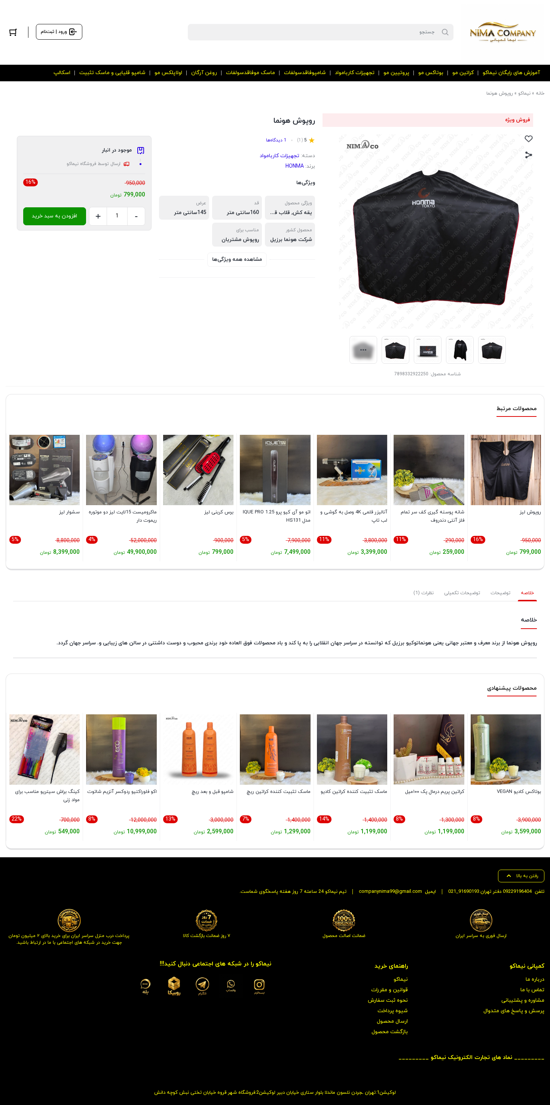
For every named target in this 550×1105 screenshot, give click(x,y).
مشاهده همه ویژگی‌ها (237, 259)
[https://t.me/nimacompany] (202, 986)
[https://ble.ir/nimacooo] (146, 986)
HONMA (294, 166)
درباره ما (535, 979)
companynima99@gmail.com (390, 891)
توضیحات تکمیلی (462, 593)
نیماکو (524, 93)
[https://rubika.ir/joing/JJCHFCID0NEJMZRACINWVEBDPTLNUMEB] (174, 986)
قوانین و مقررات (389, 989)
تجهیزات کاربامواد (279, 155)
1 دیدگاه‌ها (276, 140)
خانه (540, 93)
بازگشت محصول (390, 1031)
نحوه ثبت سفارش (388, 1000)
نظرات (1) (423, 593)
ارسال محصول (392, 1021)
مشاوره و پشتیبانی (522, 1000)
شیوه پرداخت (393, 1010)
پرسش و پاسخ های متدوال (513, 1010)
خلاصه (527, 593)
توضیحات (500, 593)
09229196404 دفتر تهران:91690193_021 (490, 891)
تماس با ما (532, 989)
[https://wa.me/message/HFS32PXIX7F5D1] (231, 986)
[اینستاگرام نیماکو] (259, 986)
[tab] (527, 593)
